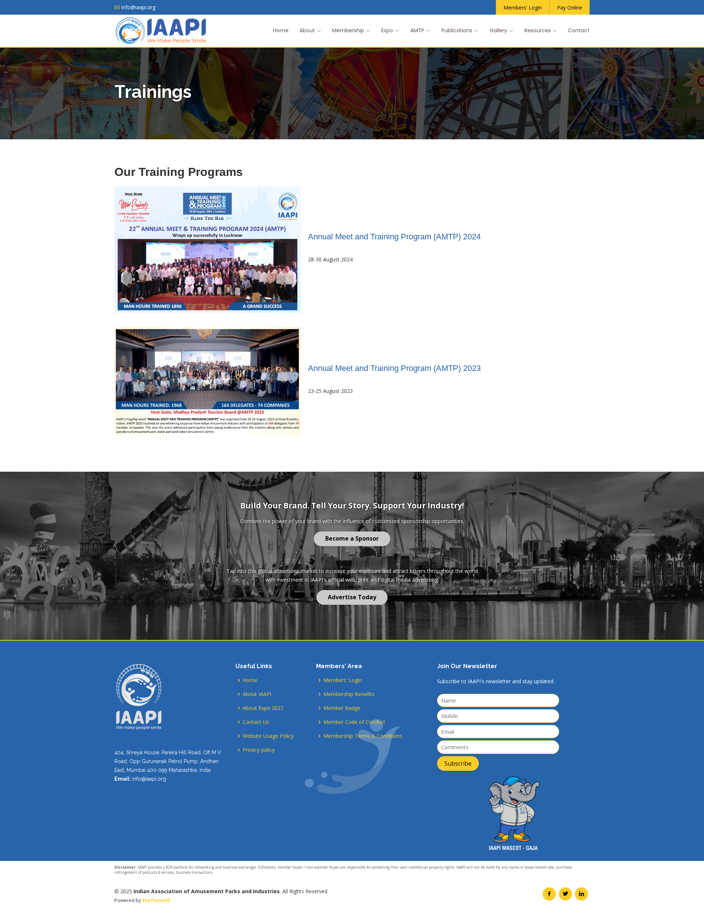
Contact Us (256, 722)
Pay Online (569, 7)
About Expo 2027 (263, 708)
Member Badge (341, 708)
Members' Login (522, 7)
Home (281, 30)
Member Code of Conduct (354, 722)
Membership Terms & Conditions (362, 736)
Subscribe (458, 763)
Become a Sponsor (352, 538)
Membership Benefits (348, 694)
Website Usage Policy (268, 736)
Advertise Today (352, 597)
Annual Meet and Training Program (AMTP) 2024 (394, 236)
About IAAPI (257, 694)
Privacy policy (259, 749)
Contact (579, 30)
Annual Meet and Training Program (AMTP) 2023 (394, 368)
